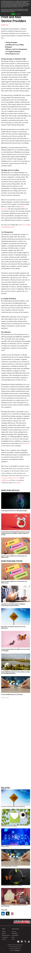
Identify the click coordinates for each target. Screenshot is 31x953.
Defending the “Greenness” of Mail (9, 826)
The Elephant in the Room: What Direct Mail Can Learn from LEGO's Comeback (14, 906)
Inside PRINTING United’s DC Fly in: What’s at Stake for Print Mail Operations (15, 672)
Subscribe (14, 931)
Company (3, 929)
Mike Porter (5, 25)
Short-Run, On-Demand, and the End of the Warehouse (13, 627)
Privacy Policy (20, 6)
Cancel (13, 939)
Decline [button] (18, 14)
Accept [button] (13, 14)
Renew (13, 937)
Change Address (15, 935)
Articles (15, 490)
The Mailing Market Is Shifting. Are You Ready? (11, 885)
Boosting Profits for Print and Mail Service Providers (15, 17)
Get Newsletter (15, 933)
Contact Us (4, 939)
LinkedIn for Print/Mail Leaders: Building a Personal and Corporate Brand (13, 604)
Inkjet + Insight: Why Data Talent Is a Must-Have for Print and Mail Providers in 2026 (15, 846)
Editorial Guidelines (6, 935)
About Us (4, 933)
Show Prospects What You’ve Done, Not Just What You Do (14, 556)
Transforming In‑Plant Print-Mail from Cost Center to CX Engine (15, 650)
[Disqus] (15, 720)
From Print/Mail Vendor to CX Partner (12, 694)
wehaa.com (17, 950)
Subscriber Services (15, 929)
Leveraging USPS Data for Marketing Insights (14, 510)
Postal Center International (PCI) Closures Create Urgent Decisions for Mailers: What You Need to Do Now (15, 533)
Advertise (4, 931)
